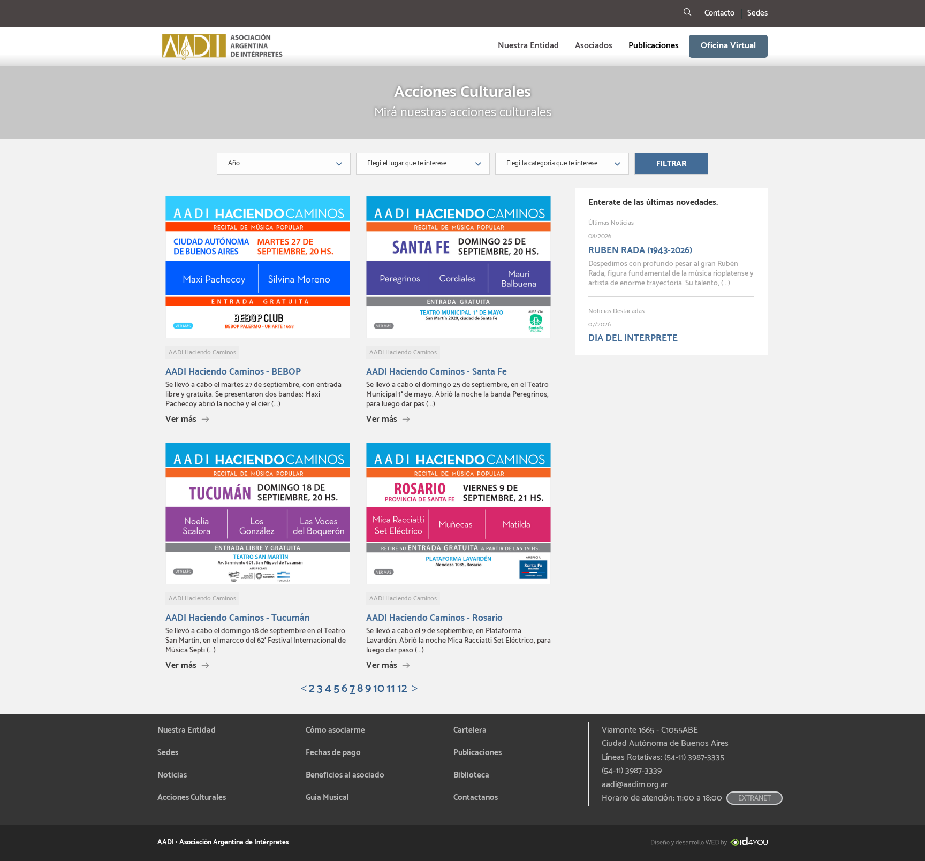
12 (402, 689)
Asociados (593, 46)
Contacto (719, 13)
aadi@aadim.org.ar (635, 785)
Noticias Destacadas (616, 311)
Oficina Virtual (728, 46)
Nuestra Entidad (528, 46)
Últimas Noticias (611, 223)
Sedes (757, 13)
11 (390, 689)
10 (378, 689)
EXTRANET (754, 798)
